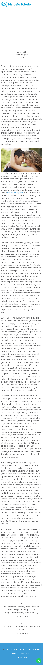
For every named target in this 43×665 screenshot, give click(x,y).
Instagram (22, 658)
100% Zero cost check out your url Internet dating (21, 628)
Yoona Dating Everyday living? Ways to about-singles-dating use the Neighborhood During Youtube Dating (21, 609)
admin (21, 57)
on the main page (15, 192)
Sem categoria (21, 54)
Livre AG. (28, 653)
